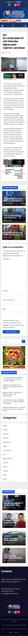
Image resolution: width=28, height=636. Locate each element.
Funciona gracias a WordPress (9, 619)
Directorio (6, 438)
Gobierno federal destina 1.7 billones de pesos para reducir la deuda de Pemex (14, 409)
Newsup (23, 619)
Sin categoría (7, 553)
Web (4, 309)
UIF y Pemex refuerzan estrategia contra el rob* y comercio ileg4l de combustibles (13, 401)
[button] (22, 26)
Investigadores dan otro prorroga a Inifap (9, 172)
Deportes (5, 434)
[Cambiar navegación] (13, 26)
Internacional (7, 450)
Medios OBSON (7, 458)
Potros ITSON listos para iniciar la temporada (12, 218)
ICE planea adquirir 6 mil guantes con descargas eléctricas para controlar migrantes (13, 379)
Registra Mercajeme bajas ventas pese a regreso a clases (13, 235)
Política (5, 475)
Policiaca (5, 471)
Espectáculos (7, 442)
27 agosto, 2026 (10, 507)
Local (5, 196)
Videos (5, 479)
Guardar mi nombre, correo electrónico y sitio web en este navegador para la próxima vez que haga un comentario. (13, 324)
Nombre (6, 290)
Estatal (5, 446)
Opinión (5, 467)
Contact (5, 430)
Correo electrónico (9, 300)
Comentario (7, 259)
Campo (5, 425)
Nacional (5, 462)
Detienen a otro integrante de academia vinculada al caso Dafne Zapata (13, 386)
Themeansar (14, 621)
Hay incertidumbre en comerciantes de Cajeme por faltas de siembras (18, 174)
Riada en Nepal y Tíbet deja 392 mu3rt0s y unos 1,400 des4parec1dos (12, 394)
